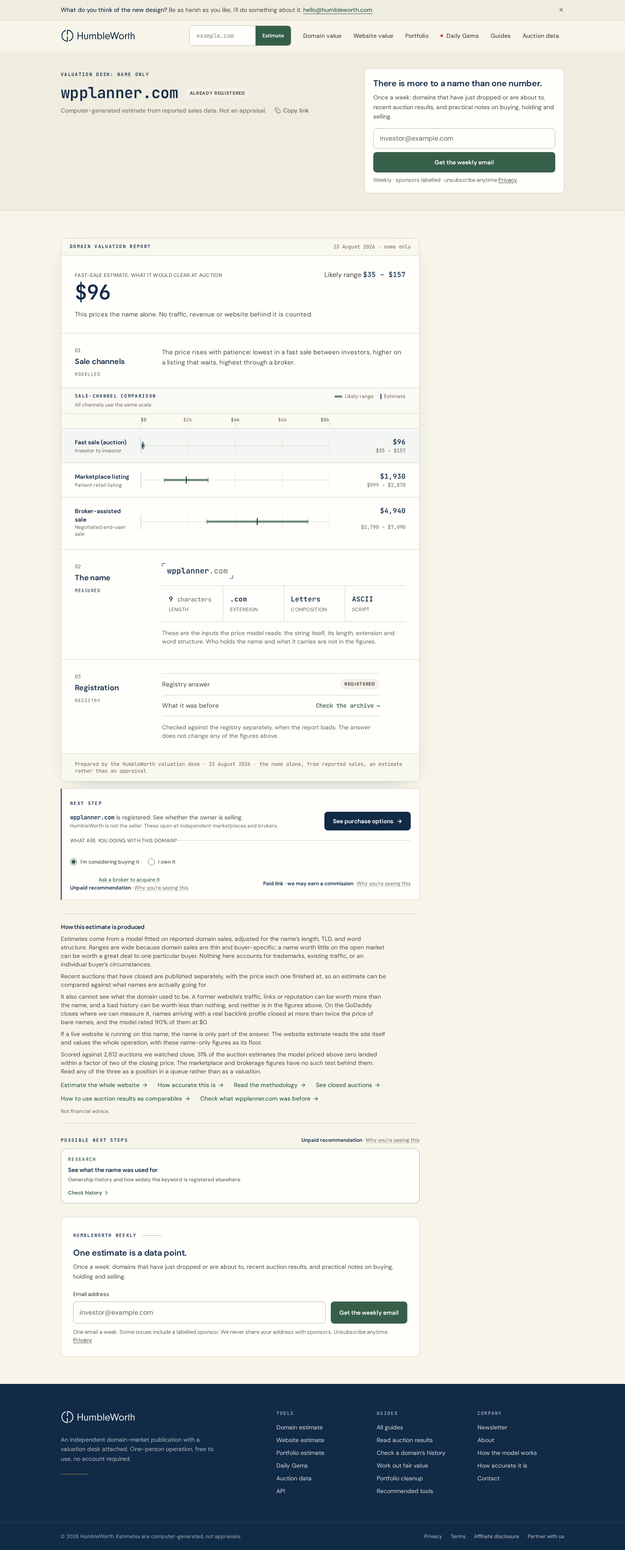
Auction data (294, 1478)
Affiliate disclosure (496, 1536)
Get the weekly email (464, 162)
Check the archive (348, 705)
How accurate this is (191, 1085)
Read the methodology (270, 1085)
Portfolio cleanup (400, 1478)
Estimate (273, 35)
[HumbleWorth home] (98, 36)
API (280, 1491)
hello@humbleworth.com (337, 10)
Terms (458, 1536)
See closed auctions (348, 1085)
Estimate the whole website (104, 1085)
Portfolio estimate (300, 1453)
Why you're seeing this (384, 883)
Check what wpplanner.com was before (259, 1098)
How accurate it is (502, 1465)
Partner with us (546, 1536)
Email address (91, 1294)
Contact (488, 1478)
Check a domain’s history (411, 1453)
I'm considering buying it (109, 861)
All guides (390, 1427)
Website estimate (300, 1440)
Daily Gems (292, 1465)
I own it (167, 861)
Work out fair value (402, 1465)
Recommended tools (405, 1491)
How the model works (507, 1453)
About (485, 1440)
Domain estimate (299, 1427)
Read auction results (405, 1440)
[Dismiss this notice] (561, 10)
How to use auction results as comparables (125, 1098)
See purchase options (367, 821)
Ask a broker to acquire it (129, 879)
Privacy (507, 180)
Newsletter (492, 1427)
